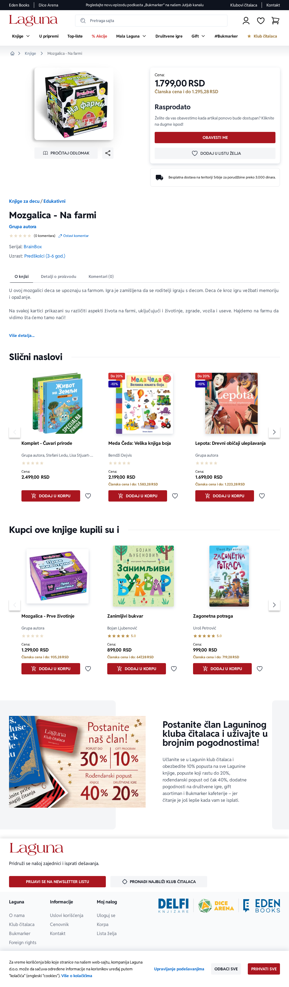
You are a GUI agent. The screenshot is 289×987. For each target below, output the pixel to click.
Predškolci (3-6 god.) (44, 256)
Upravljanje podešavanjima (179, 968)
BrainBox (33, 247)
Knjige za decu (24, 201)
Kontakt (273, 5)
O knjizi (22, 276)
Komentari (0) (101, 276)
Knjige (30, 53)
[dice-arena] (216, 906)
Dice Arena (48, 5)
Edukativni (54, 201)
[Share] (107, 153)
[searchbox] (151, 21)
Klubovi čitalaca (243, 5)
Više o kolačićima (76, 975)
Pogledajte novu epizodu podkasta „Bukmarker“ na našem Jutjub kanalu (144, 5)
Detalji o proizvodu (58, 276)
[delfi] (173, 906)
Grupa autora (22, 227)
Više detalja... (21, 335)
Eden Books (19, 5)
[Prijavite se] (246, 20)
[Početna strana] (35, 21)
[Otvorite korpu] (275, 20)
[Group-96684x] (261, 906)
